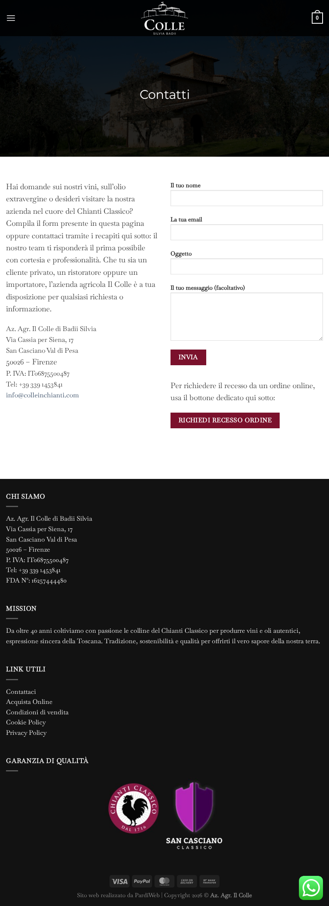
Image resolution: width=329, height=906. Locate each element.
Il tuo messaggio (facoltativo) (208, 287)
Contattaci (21, 691)
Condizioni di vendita (37, 712)
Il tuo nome (186, 185)
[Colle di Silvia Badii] (164, 18)
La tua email (186, 219)
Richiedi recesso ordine (225, 420)
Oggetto (181, 253)
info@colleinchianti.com (42, 395)
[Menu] (11, 18)
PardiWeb (147, 895)
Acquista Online (29, 701)
